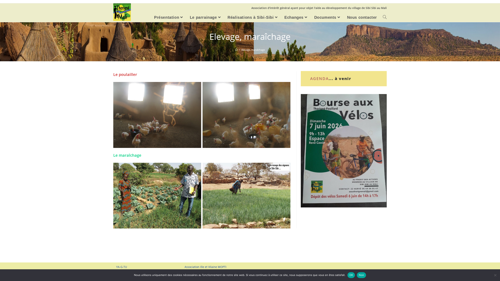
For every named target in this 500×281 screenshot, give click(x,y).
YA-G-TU (121, 267)
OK (351, 275)
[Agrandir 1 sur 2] (196, 87)
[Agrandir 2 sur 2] (285, 87)
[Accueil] (236, 50)
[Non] (495, 275)
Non (361, 275)
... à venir (340, 78)
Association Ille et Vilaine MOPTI (205, 267)
